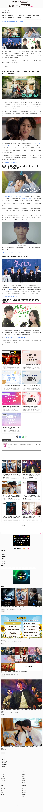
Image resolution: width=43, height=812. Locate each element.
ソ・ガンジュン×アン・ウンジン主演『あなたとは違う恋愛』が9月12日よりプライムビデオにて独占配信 (11, 497)
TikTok (23, 796)
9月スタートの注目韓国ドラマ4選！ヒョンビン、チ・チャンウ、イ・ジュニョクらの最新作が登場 (11, 476)
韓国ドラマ (4, 453)
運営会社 (4, 766)
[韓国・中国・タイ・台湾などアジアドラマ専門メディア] (21, 1)
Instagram (24, 792)
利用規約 (18, 805)
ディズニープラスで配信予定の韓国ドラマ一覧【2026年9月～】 (31, 386)
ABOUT (3, 759)
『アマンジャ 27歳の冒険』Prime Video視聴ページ (13, 253)
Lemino (3, 640)
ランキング (3, 778)
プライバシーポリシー (24, 805)
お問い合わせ (4, 764)
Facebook (24, 790)
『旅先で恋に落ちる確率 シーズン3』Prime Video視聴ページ (15, 337)
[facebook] (20, 437)
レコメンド (3, 776)
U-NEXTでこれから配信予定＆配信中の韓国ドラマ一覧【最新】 (11, 386)
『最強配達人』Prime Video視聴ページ (11, 162)
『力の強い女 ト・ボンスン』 (28, 198)
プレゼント (3, 780)
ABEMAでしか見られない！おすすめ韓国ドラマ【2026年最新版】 (11, 428)
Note (23, 798)
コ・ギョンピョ (15, 51)
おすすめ (15, 608)
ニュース (2, 774)
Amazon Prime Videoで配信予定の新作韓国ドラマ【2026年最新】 (11, 407)
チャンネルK (4, 61)
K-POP (3, 561)
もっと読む (22, 526)
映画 (1, 790)
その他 (3, 563)
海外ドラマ (3, 788)
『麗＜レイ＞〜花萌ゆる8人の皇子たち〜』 (13, 196)
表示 (8, 66)
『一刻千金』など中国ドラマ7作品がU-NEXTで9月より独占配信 (14, 671)
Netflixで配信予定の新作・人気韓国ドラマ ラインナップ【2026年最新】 (31, 407)
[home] (10, 449)
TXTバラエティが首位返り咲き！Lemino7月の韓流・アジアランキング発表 (16, 639)
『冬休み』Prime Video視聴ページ (10, 296)
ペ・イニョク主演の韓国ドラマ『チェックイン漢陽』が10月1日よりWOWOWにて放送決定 (31, 497)
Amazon (8, 12)
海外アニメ (3, 794)
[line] (23, 437)
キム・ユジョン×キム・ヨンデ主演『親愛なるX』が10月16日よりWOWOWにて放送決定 (11, 518)
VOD (2, 785)
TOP (3, 553)
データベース (3, 782)
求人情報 (4, 763)
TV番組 (2, 792)
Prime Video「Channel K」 (34, 55)
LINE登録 (24, 800)
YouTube (24, 794)
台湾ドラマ (4, 558)
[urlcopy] (26, 437)
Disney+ (7, 608)
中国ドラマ (4, 556)
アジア (23, 772)
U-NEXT (11, 608)
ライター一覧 (4, 761)
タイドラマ (4, 560)
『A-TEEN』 (10, 289)
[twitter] (17, 437)
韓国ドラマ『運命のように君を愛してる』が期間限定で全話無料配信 (31, 517)
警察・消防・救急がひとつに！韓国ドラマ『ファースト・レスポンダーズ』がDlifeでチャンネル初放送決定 (31, 476)
